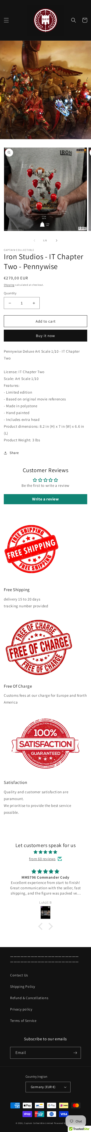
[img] (45, 852)
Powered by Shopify (65, 1123)
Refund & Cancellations (29, 998)
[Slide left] (34, 240)
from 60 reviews (42, 858)
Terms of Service (23, 1020)
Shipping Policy (22, 986)
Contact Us (19, 975)
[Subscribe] (75, 1053)
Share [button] (14, 452)
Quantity (10, 293)
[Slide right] (56, 240)
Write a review (45, 499)
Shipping (9, 284)
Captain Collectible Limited (38, 1123)
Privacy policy (21, 1009)
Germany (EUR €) (43, 1087)
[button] (6, 20)
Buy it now (45, 335)
